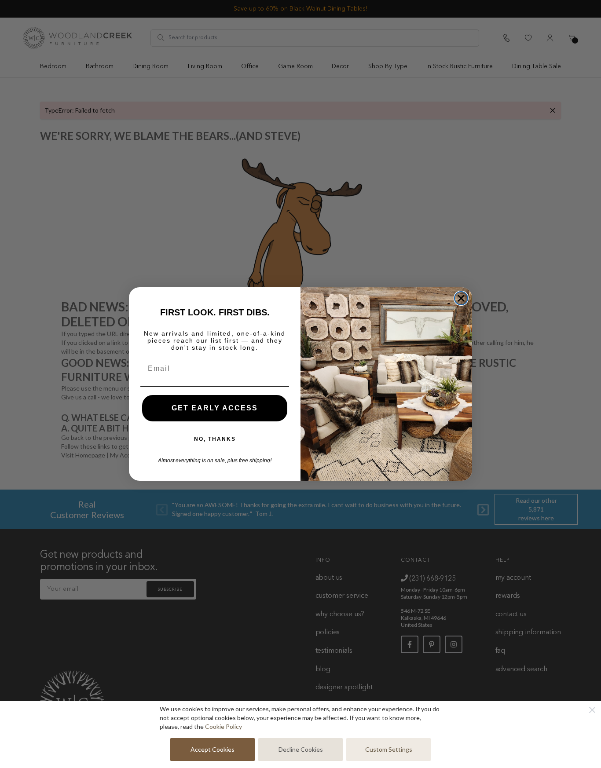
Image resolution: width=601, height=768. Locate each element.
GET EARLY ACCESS (215, 408)
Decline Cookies (301, 749)
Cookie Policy (223, 726)
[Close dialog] (461, 298)
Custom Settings (388, 749)
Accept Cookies (213, 749)
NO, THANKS (215, 439)
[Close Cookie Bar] (592, 710)
